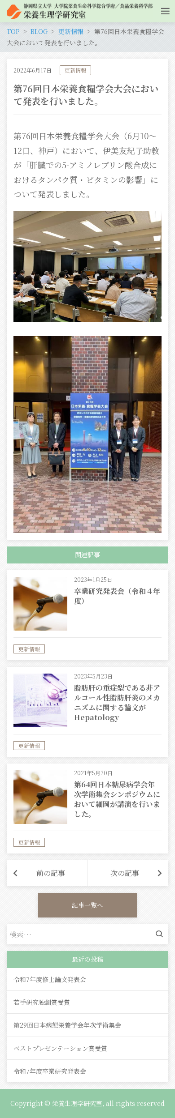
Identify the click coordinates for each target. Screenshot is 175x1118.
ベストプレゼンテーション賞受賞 (60, 1048)
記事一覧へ (87, 904)
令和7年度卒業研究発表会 (49, 1071)
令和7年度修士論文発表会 (49, 979)
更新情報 (75, 70)
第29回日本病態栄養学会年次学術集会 (67, 1024)
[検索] (161, 934)
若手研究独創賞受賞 (41, 1002)
